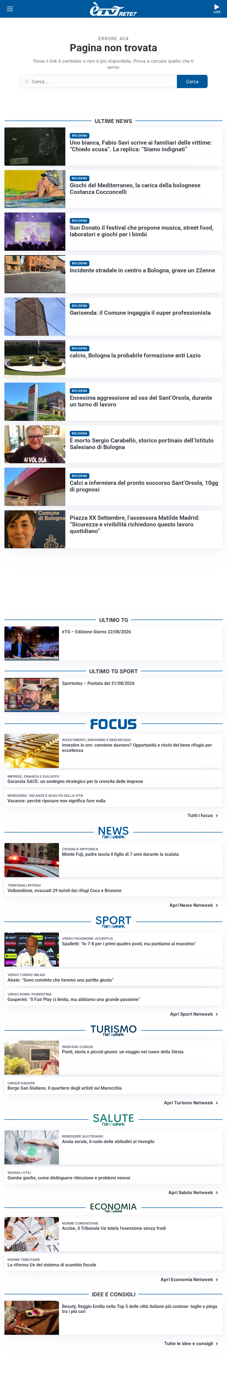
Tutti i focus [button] (200, 815)
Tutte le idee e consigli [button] (188, 1343)
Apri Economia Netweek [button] (187, 1279)
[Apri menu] (10, 9)
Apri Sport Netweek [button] (191, 1014)
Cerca (192, 81)
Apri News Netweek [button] (191, 905)
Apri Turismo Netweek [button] (188, 1102)
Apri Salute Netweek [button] (190, 1192)
